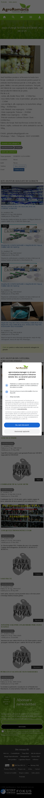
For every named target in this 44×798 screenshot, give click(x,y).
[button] (22, 396)
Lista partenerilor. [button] (22, 409)
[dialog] (22, 399)
